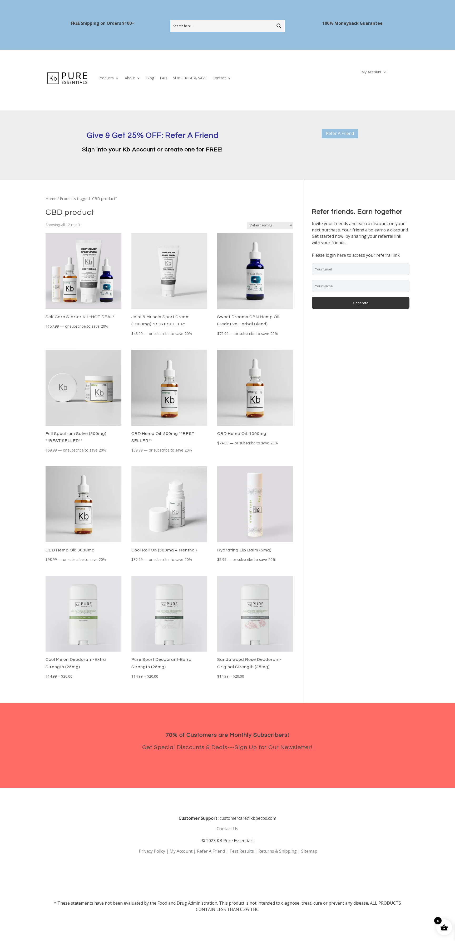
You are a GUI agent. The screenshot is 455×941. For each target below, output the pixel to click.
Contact (219, 77)
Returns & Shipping (277, 851)
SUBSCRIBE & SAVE (190, 77)
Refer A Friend (340, 133)
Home (51, 198)
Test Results (241, 851)
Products (106, 77)
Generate (360, 302)
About (130, 77)
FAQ (163, 77)
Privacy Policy (152, 851)
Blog (150, 77)
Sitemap (309, 851)
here (341, 255)
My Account (371, 72)
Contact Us (227, 829)
